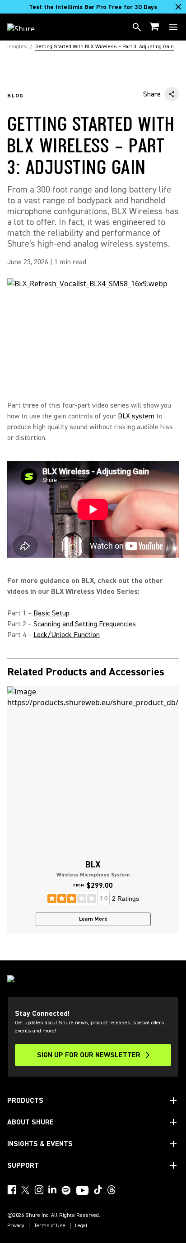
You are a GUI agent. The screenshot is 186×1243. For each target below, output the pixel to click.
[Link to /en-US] (26, 27)
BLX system (136, 416)
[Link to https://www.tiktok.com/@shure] (97, 1189)
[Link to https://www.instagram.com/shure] (38, 1189)
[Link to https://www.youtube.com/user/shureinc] (82, 1191)
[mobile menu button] (173, 27)
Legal (81, 1226)
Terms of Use (49, 1226)
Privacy (15, 1226)
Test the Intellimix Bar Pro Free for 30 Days (93, 7)
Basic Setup (51, 613)
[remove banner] (178, 7)
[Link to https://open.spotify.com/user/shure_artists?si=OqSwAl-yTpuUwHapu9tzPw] (66, 1190)
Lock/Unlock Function (66, 634)
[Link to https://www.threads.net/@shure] (111, 1189)
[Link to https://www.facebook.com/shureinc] (11, 1189)
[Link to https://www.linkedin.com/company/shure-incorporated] (52, 1189)
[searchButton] (136, 27)
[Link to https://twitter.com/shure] (25, 1189)
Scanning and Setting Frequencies (84, 623)
